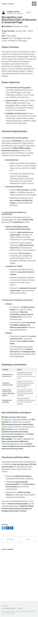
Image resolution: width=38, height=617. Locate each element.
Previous (10, 539)
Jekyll (23, 611)
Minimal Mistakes (10, 613)
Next (27, 539)
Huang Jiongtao (8, 4)
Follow (28, 12)
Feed (20, 608)
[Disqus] (19, 576)
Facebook (12, 608)
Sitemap (5, 606)
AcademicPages (30, 611)
